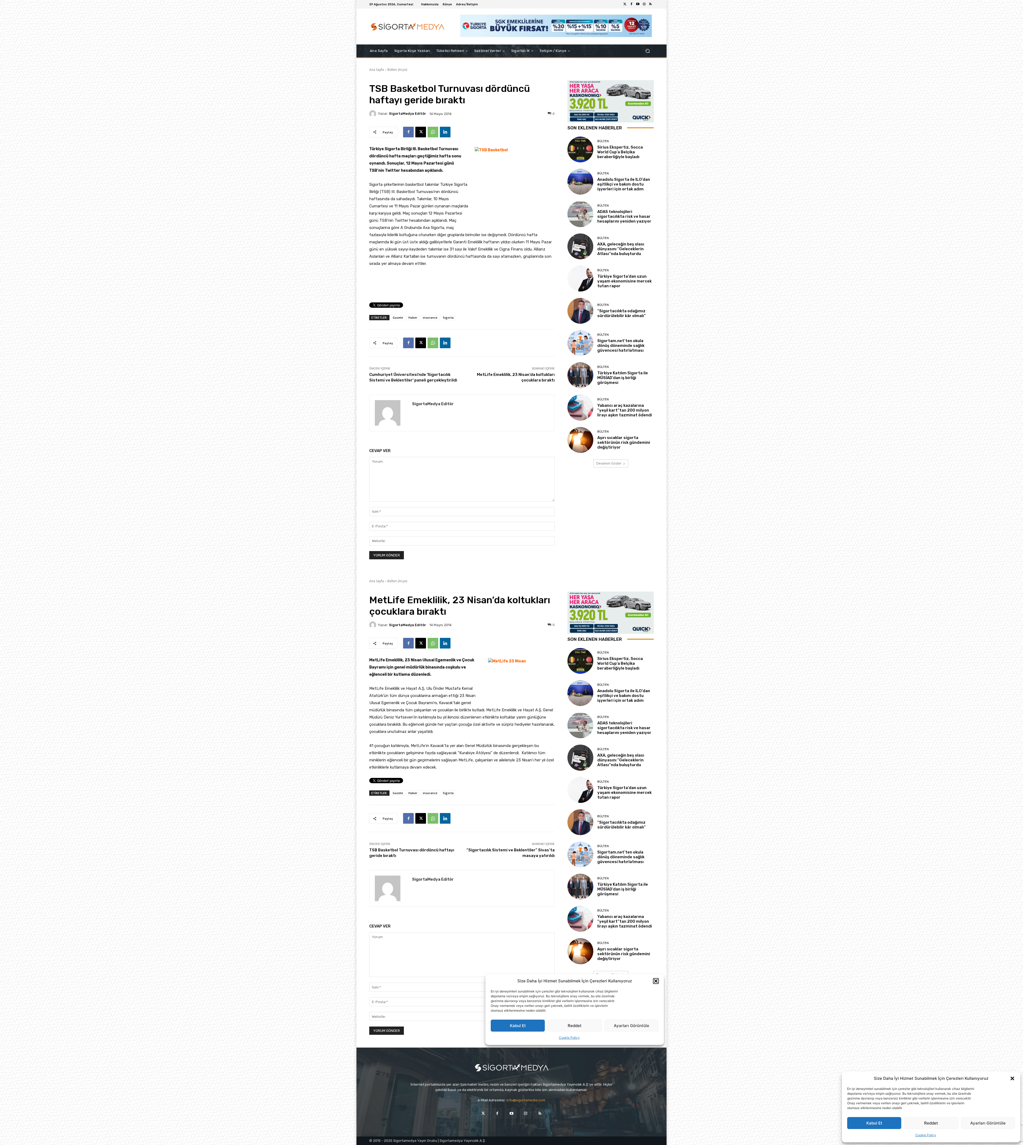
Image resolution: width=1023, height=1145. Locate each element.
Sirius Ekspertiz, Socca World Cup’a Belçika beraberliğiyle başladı (620, 152)
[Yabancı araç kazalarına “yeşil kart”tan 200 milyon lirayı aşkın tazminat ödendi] (580, 407)
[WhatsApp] (433, 132)
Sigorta (448, 317)
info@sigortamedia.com (525, 1100)
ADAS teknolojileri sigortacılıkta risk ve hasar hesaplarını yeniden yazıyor (624, 216)
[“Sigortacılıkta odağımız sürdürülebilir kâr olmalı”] (580, 311)
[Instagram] (644, 4)
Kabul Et (874, 1123)
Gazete (398, 317)
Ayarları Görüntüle (988, 1123)
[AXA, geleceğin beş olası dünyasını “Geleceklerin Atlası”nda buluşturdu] (580, 246)
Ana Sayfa (376, 69)
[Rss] (650, 4)
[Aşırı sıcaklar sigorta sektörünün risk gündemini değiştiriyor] (580, 440)
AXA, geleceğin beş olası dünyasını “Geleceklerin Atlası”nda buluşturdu (620, 249)
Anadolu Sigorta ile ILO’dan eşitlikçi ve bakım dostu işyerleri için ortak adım (623, 184)
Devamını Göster (609, 463)
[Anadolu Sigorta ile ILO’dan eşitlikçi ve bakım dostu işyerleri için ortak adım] (580, 182)
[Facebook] (631, 4)
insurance (430, 317)
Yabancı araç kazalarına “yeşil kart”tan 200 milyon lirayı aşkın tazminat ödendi (624, 410)
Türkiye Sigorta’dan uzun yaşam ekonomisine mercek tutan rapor (624, 281)
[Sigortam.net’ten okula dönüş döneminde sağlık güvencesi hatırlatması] (580, 343)
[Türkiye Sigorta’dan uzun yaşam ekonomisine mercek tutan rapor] (580, 279)
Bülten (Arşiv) (397, 69)
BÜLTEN (603, 141)
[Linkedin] (445, 132)
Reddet (931, 1123)
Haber (412, 317)
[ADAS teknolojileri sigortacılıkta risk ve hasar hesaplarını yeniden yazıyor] (580, 214)
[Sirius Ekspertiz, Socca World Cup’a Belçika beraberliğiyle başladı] (580, 149)
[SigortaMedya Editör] (373, 113)
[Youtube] (638, 4)
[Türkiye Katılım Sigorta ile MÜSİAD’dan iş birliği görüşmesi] (580, 375)
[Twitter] (625, 4)
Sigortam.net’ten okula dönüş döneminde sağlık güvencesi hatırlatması (620, 345)
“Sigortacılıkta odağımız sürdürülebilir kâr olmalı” (621, 313)
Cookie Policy (925, 1135)
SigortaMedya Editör (407, 113)
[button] (1012, 1078)
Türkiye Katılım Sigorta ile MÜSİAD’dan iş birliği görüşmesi (622, 378)
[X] (420, 132)
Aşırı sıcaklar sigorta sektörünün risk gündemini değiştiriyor (623, 442)
